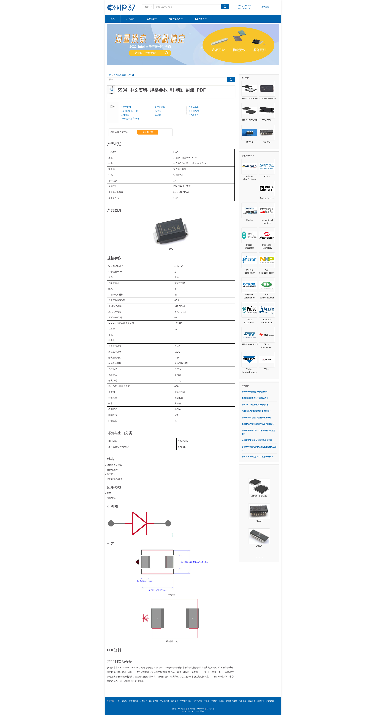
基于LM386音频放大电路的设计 (254, 392)
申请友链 (200, 709)
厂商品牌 (131, 19)
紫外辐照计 (153, 701)
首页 (174, 709)
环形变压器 (133, 701)
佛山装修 (242, 701)
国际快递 (251, 701)
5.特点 (158, 111)
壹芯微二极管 (231, 701)
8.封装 (158, 115)
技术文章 (151, 19)
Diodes (249, 220)
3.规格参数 (194, 107)
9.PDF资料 (194, 115)
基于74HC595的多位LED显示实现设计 (257, 457)
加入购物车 (147, 132)
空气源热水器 (185, 701)
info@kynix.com (244, 6)
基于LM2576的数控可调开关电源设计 (257, 440)
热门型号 (181, 709)
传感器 (221, 701)
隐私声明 (191, 709)
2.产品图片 (160, 107)
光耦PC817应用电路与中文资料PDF (256, 411)
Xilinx (266, 369)
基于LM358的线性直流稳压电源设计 (256, 418)
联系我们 (210, 709)
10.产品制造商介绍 (130, 119)
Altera (267, 176)
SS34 (131, 75)
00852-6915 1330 (245, 9)
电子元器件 (200, 19)
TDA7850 (266, 120)
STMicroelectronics (250, 345)
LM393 (249, 142)
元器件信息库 (175, 19)
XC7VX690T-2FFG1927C (259, 546)
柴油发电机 (164, 701)
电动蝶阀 (270, 701)
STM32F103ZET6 (267, 99)
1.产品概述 (126, 107)
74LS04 (266, 142)
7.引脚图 (125, 115)
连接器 (206, 701)
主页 (113, 19)
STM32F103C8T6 (250, 120)
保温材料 (260, 701)
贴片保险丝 (122, 701)
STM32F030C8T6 (250, 99)
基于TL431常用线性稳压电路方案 (255, 405)
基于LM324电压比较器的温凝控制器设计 (258, 424)
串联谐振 (174, 701)
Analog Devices (267, 198)
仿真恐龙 (143, 701)
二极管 (214, 701)
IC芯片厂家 (197, 701)
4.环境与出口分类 (129, 111)
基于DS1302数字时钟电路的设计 (255, 398)
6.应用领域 (194, 111)
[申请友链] (265, 7)
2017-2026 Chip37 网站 (194, 711)
